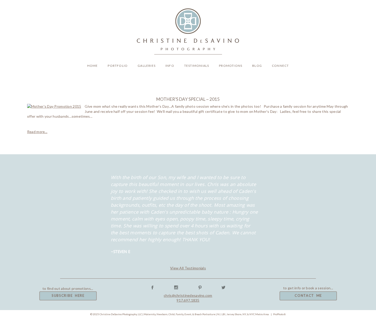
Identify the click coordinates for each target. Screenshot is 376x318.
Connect (280, 66)
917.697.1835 (187, 300)
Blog (257, 66)
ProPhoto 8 (279, 314)
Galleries (147, 66)
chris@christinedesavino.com (188, 295)
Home (92, 66)
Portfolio (118, 66)
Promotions (230, 66)
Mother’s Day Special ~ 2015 (188, 99)
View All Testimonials (188, 268)
